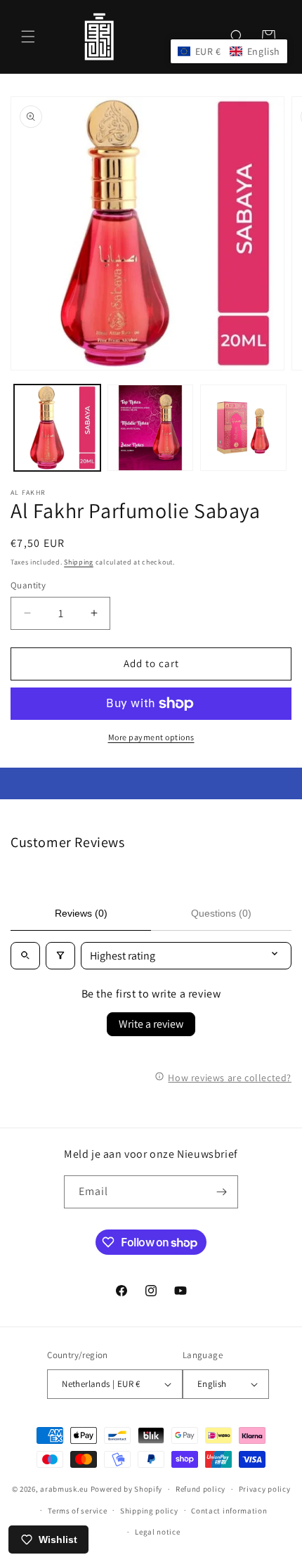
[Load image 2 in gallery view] (150, 428)
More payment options (151, 737)
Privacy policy (265, 1489)
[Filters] (60, 955)
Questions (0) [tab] (221, 913)
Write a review (151, 1023)
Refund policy (200, 1489)
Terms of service (77, 1511)
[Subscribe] (221, 1191)
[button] (28, 36)
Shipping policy (149, 1511)
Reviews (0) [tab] (81, 913)
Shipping (78, 562)
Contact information (229, 1511)
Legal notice (157, 1532)
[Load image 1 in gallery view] (57, 428)
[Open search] (25, 955)
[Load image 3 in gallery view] (243, 428)
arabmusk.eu (64, 1489)
